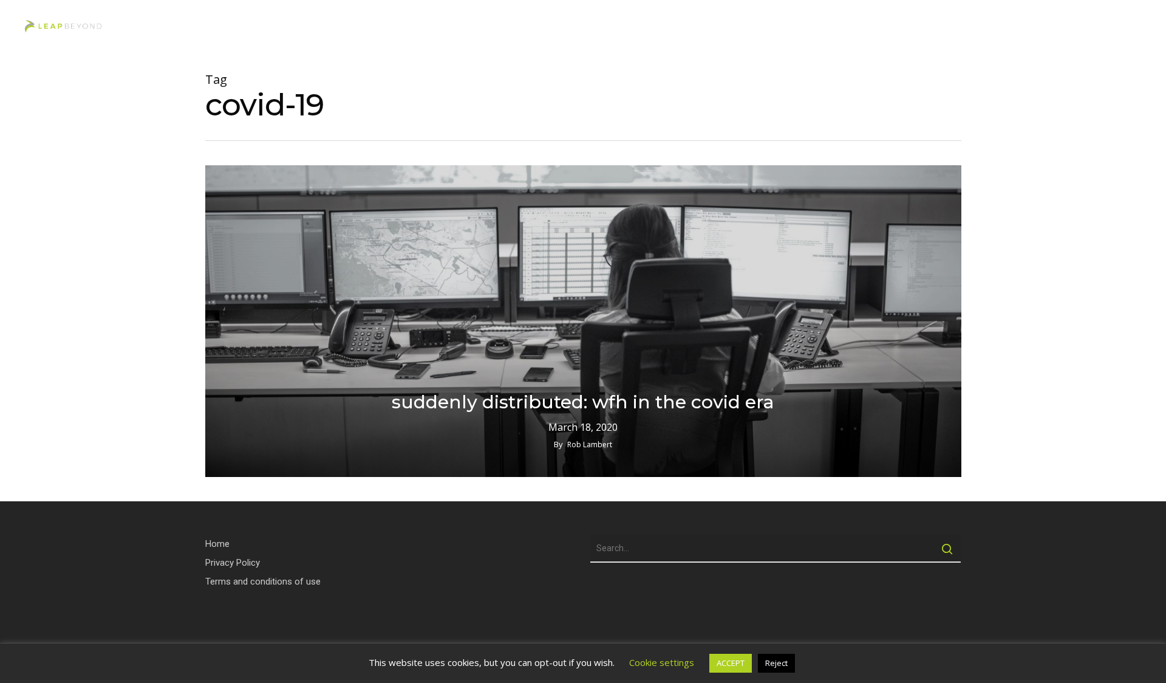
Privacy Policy (232, 562)
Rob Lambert (589, 444)
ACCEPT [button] (731, 662)
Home (217, 543)
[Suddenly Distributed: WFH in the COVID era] (583, 321)
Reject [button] (776, 662)
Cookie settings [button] (661, 662)
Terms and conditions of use (263, 581)
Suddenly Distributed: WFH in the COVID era (583, 402)
